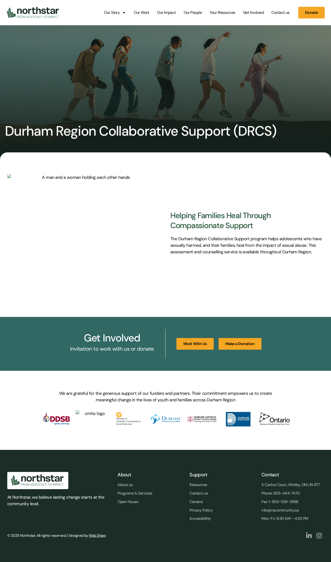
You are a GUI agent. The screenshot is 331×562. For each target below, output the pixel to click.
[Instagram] (319, 535)
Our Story (112, 12)
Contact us (280, 12)
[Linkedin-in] (309, 535)
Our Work (141, 12)
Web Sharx (97, 535)
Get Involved (253, 12)
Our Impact (166, 12)
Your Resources (222, 12)
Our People (193, 12)
